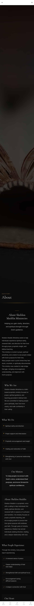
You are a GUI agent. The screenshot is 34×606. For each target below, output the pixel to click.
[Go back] (2, 2)
